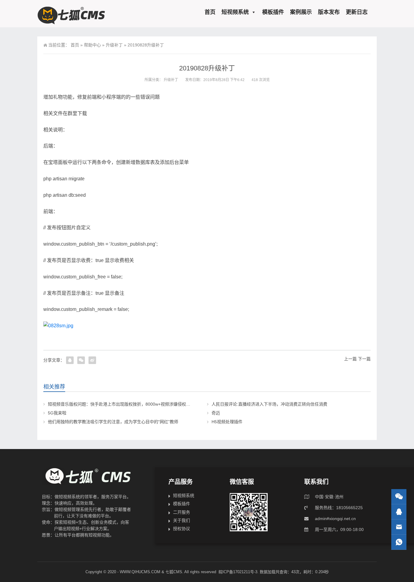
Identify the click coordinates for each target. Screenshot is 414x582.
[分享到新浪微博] (92, 360)
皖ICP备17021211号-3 (238, 572)
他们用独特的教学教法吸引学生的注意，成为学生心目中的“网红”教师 (113, 421)
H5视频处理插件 (227, 421)
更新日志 (357, 12)
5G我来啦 (57, 412)
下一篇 (364, 358)
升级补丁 (114, 45)
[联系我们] (398, 511)
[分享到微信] (81, 360)
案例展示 (301, 12)
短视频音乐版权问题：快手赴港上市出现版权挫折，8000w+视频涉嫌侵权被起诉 (123, 404)
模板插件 (273, 12)
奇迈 (216, 412)
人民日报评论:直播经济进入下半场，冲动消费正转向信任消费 (269, 404)
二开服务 (181, 512)
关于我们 (181, 520)
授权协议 (181, 528)
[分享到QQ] (70, 360)
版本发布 (329, 12)
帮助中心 (92, 45)
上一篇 (350, 358)
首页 (210, 12)
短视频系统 (235, 12)
